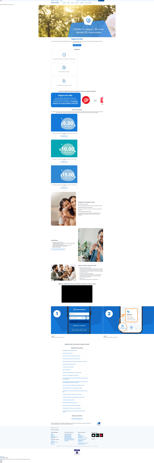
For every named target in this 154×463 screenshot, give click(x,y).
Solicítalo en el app (64, 136)
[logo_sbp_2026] (77, 449)
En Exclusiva (80, 441)
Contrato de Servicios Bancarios (69, 438)
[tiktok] (93, 440)
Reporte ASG (53, 437)
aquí (25, 459)
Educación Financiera (54, 436)
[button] (77, 350)
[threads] (94, 440)
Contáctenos (66, 440)
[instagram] (96, 440)
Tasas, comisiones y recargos (69, 439)
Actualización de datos (67, 437)
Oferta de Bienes (80, 440)
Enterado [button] (1, 460)
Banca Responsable (54, 432)
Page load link (2, 456)
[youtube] (97, 440)
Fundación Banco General (82, 439)
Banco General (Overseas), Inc (82, 437)
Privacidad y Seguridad (68, 436)
